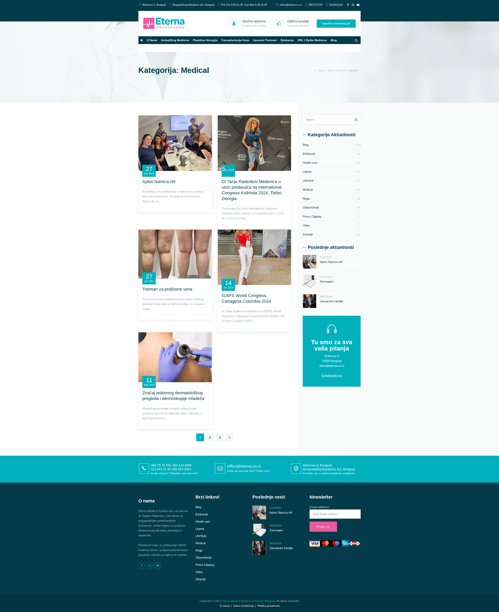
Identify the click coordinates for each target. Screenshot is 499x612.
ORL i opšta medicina (312, 40)
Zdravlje (308, 234)
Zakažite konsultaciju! (336, 23)
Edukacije (287, 40)
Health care (310, 162)
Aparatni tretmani (265, 40)
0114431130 (335, 4)
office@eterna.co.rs (291, 4)
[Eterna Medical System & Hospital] (163, 23)
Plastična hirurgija (205, 40)
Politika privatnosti (268, 605)
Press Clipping (312, 216)
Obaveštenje (311, 207)
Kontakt (145, 48)
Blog (334, 40)
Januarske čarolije (331, 301)
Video (306, 225)
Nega (306, 198)
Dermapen (326, 281)
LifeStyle (308, 180)
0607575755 (315, 4)
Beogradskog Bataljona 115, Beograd (193, 4)
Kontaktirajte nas (331, 375)
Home (320, 70)
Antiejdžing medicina (175, 40)
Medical (308, 189)
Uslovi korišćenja (243, 605)
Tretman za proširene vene (167, 289)
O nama (152, 40)
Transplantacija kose (235, 40)
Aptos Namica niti (158, 181)
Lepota (307, 171)
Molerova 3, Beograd (154, 4)
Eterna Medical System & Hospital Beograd (248, 600)
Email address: (320, 507)
